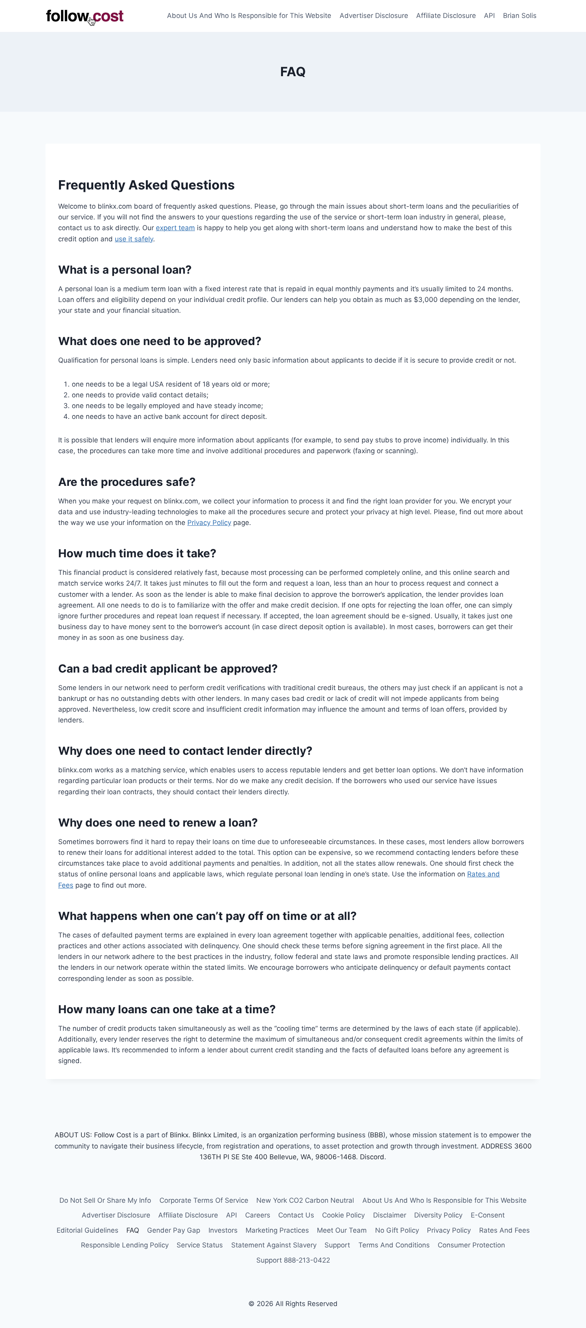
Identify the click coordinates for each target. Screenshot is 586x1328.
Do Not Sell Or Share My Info (105, 1200)
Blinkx (179, 1135)
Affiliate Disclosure (446, 16)
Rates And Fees (504, 1230)
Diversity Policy (438, 1215)
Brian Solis (520, 16)
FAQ (132, 1230)
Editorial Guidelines (87, 1230)
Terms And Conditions (394, 1245)
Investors (223, 1230)
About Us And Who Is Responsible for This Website (249, 16)
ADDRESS (496, 1146)
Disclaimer (389, 1215)
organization (278, 1135)
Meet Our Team (342, 1230)
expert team (175, 228)
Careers (257, 1215)
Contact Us (296, 1215)
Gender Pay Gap (173, 1230)
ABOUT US (72, 1135)
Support (337, 1245)
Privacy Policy (209, 523)
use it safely (134, 239)
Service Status (200, 1245)
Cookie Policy (343, 1215)
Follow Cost (112, 1135)
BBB (376, 1135)
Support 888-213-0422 (293, 1260)
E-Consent (488, 1215)
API (489, 16)
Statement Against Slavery (274, 1245)
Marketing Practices (277, 1230)
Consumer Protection (471, 1245)
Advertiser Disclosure (374, 16)
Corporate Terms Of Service (203, 1200)
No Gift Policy (397, 1230)
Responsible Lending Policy (125, 1245)
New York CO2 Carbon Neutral (305, 1200)
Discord (372, 1157)
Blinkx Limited (215, 1135)
